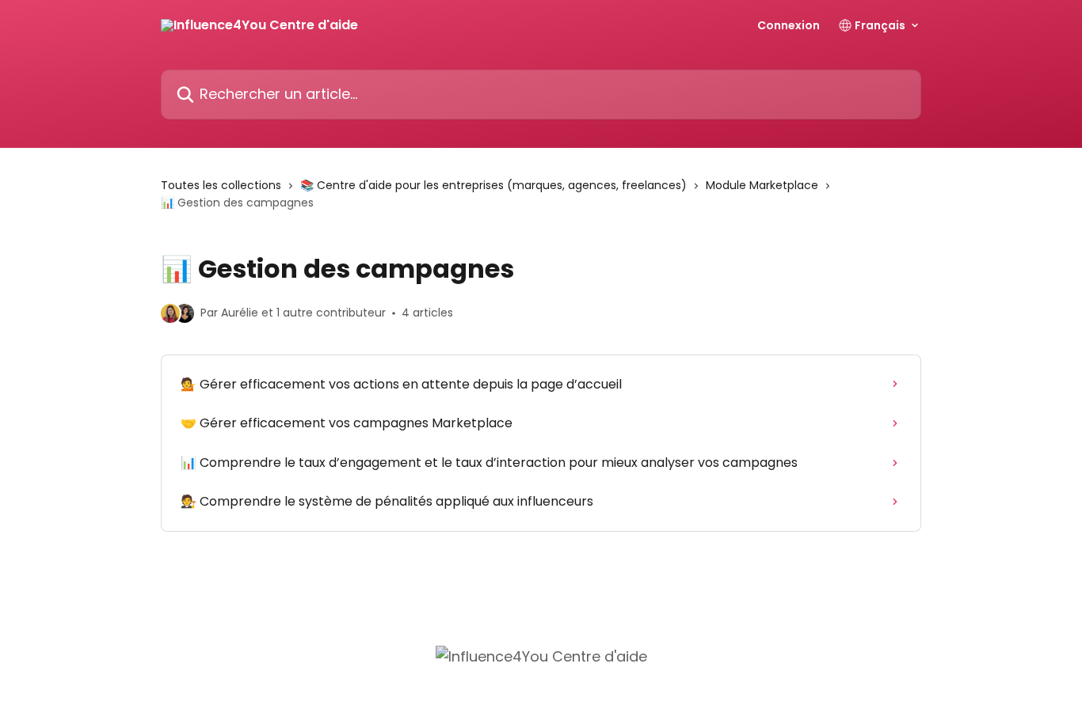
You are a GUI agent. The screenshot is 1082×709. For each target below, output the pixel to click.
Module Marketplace (762, 185)
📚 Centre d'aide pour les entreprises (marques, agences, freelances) (493, 185)
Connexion (788, 25)
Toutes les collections (221, 185)
